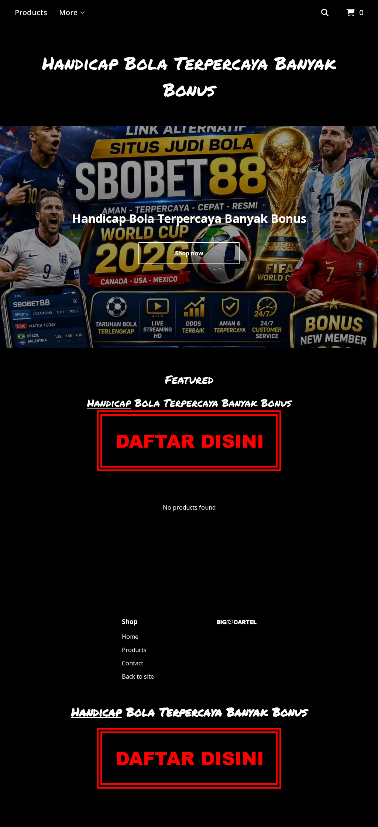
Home (130, 637)
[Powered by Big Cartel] (237, 622)
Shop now (189, 253)
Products (31, 12)
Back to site (138, 676)
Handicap (109, 402)
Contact (132, 663)
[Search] (324, 13)
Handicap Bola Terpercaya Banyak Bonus (189, 76)
